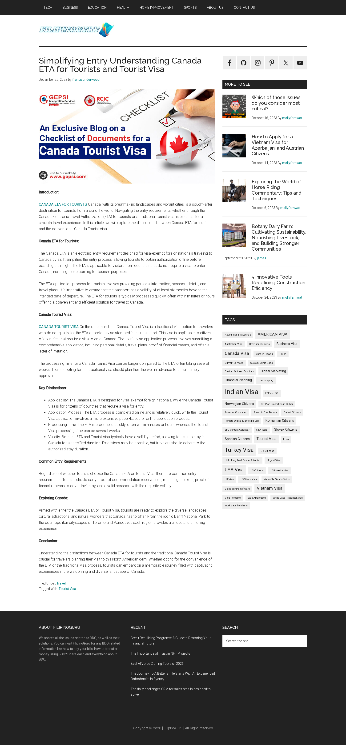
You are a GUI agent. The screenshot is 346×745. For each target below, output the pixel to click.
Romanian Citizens (280, 420)
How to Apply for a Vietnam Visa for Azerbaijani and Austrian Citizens (278, 145)
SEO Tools (261, 429)
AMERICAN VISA (272, 334)
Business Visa (287, 344)
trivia (286, 439)
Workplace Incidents (236, 505)
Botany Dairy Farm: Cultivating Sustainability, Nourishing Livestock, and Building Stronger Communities (279, 238)
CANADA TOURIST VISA (59, 326)
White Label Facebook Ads (288, 497)
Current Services (234, 362)
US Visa (229, 479)
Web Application (257, 497)
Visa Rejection (233, 497)
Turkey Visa (239, 450)
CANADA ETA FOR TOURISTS (63, 204)
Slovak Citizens (285, 429)
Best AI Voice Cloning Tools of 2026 (157, 663)
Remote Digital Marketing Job (242, 420)
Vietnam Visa (269, 488)
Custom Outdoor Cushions (239, 371)
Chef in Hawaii (264, 354)
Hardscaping (266, 380)
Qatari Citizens (292, 412)
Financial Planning (238, 380)
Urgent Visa (274, 460)
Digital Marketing (273, 371)
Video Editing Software (237, 488)
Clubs (283, 354)
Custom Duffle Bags (261, 362)
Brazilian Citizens (259, 344)
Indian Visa (241, 392)
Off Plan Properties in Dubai (277, 404)
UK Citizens (267, 451)
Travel (61, 583)
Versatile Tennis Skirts (277, 479)
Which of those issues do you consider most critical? (276, 103)
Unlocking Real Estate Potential (242, 460)
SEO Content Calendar (237, 429)
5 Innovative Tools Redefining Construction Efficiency (278, 282)
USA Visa (234, 470)
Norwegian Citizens (239, 404)
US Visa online (249, 479)
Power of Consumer (236, 412)
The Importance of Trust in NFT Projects (160, 653)
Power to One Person (265, 412)
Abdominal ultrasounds (238, 334)
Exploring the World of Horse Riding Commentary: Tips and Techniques (276, 190)
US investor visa (279, 470)
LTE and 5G (271, 393)
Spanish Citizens (237, 439)
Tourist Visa (67, 589)
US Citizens (257, 470)
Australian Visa (233, 344)
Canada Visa (237, 353)
